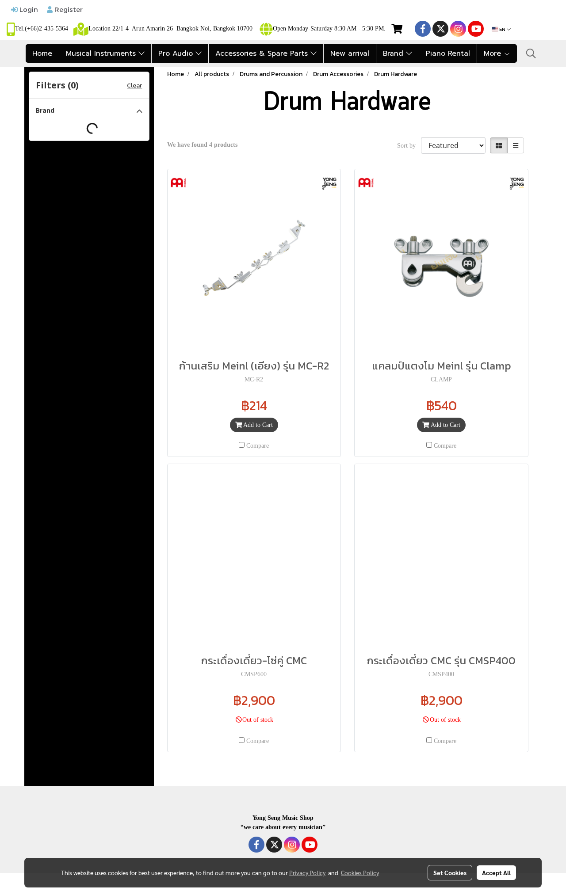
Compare (257, 445)
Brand (394, 53)
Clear (134, 85)
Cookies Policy (360, 872)
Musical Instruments (102, 53)
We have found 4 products (202, 144)
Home (42, 53)
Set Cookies (450, 872)
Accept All (496, 872)
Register (68, 9)
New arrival (349, 53)
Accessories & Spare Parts (262, 53)
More (494, 53)
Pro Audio (176, 53)
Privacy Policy (307, 872)
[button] (531, 53)
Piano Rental (448, 53)
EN (502, 29)
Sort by (409, 145)
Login (28, 9)
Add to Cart (257, 425)
